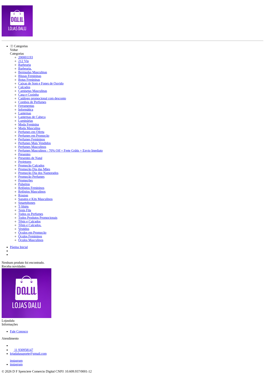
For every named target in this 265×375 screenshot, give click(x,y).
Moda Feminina (28, 124)
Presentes (24, 154)
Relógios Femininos (31, 188)
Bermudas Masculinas (32, 72)
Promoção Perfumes (31, 176)
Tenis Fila (24, 210)
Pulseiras (24, 184)
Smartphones (26, 202)
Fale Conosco (19, 331)
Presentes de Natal (30, 158)
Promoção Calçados (31, 165)
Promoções (25, 180)
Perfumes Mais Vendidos (34, 143)
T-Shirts (23, 206)
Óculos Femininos (30, 236)
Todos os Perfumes (30, 214)
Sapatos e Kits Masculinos (35, 199)
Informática (25, 109)
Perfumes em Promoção (33, 135)
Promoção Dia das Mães (34, 169)
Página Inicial (19, 247)
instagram (16, 360)
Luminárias (25, 120)
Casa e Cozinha (28, 94)
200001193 (25, 57)
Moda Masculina (29, 128)
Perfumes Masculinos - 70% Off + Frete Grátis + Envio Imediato (60, 150)
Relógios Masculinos (32, 191)
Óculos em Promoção (32, 232)
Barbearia (24, 65)
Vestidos (23, 229)
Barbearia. (25, 68)
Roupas (23, 195)
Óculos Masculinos (30, 240)
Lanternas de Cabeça (32, 117)
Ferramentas (26, 106)
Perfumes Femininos (31, 139)
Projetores (24, 161)
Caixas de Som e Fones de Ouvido (41, 83)
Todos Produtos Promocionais (37, 217)
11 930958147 (23, 350)
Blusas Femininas (29, 76)
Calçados (24, 87)
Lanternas (24, 113)
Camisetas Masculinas (32, 91)
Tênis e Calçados (29, 221)
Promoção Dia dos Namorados (38, 173)
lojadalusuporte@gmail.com (28, 353)
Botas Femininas (29, 79)
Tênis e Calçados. (29, 225)
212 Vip (23, 61)
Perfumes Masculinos (32, 147)
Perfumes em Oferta (31, 132)
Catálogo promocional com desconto (42, 98)
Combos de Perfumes (32, 102)
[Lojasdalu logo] (17, 35)
